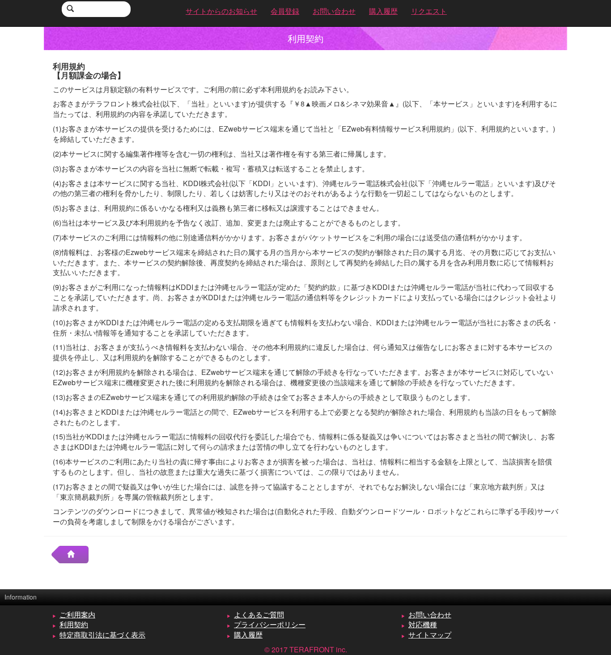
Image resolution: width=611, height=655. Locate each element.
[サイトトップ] (74, 554)
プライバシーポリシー (270, 624)
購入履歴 (248, 634)
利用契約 (73, 624)
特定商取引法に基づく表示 (102, 634)
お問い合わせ (429, 614)
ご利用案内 (77, 614)
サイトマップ (429, 634)
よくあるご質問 (259, 614)
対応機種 (422, 624)
